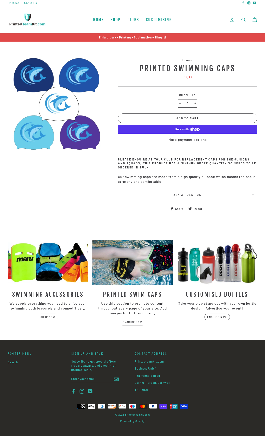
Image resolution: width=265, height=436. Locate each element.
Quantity (187, 95)
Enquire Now (132, 322)
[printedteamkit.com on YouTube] (90, 391)
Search (13, 362)
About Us (30, 3)
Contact (13, 3)
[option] (132, 37)
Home (98, 19)
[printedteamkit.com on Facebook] (73, 391)
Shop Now (48, 317)
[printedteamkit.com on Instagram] (82, 391)
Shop (116, 19)
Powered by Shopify (132, 421)
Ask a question (187, 194)
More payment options (188, 139)
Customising (159, 19)
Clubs (133, 19)
